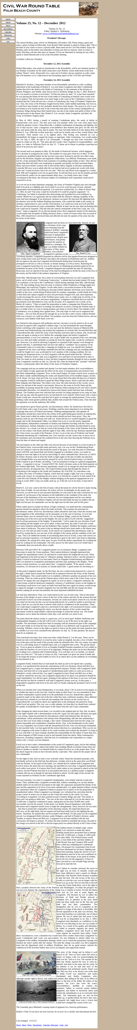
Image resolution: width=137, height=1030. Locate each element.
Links (62, 1025)
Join (66, 1025)
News (29, 1025)
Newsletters (37, 1025)
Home (18, 1025)
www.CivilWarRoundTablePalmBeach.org (61, 33)
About (24, 1025)
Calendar (47, 1025)
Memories (54, 1025)
